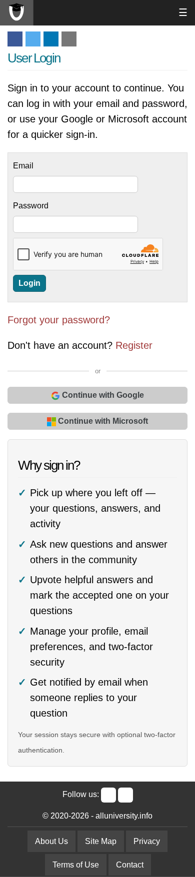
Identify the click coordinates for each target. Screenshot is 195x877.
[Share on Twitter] (33, 38)
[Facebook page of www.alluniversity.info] (108, 795)
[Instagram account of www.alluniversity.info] (125, 795)
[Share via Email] (69, 38)
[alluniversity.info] (17, 12)
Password (30, 205)
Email (23, 165)
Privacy (147, 841)
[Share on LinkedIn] (51, 38)
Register (134, 345)
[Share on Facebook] (15, 38)
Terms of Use (75, 865)
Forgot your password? (59, 319)
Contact (130, 865)
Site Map (100, 841)
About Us (51, 841)
